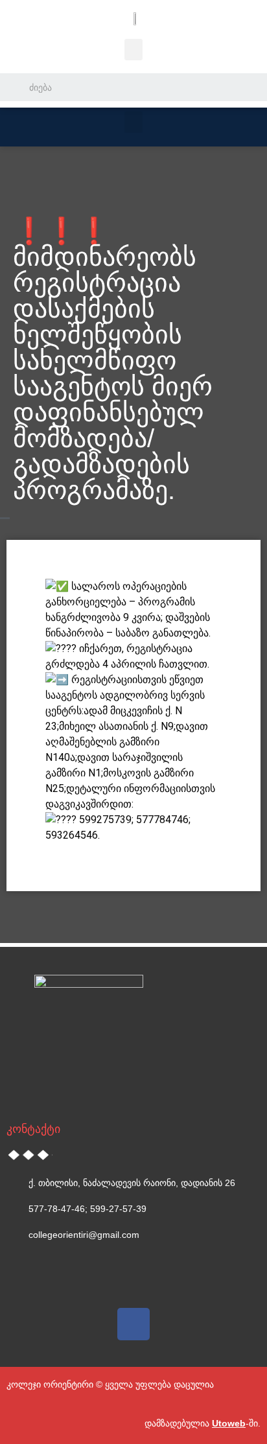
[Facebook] (133, 1324)
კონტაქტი (33, 1129)
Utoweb (229, 1423)
